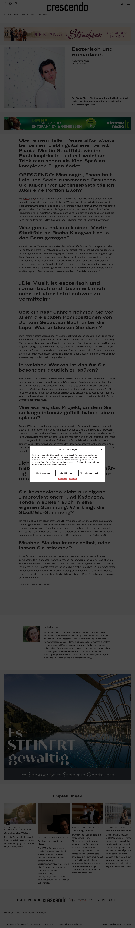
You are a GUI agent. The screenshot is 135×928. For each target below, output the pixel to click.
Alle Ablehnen (66, 473)
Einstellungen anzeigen (90, 473)
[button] (101, 449)
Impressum (73, 479)
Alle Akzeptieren (43, 473)
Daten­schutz (63, 479)
